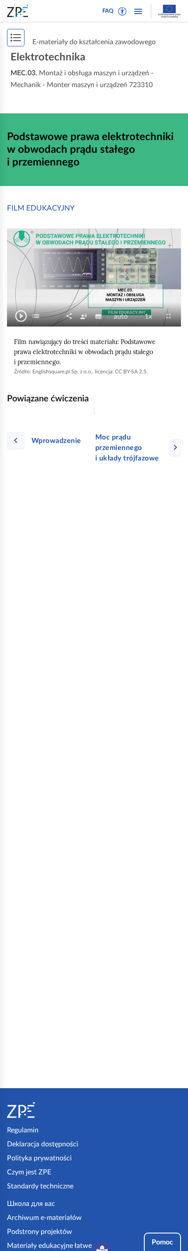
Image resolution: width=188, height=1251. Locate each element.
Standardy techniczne (40, 1186)
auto (123, 317)
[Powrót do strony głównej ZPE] (19, 11)
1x (151, 317)
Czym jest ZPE (29, 1172)
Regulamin (22, 1130)
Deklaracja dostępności (42, 1144)
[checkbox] (35, 316)
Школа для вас (31, 1203)
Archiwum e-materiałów (44, 1217)
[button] (122, 11)
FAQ (108, 11)
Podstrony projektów (39, 1231)
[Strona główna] (49, 1110)
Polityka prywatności (39, 1158)
